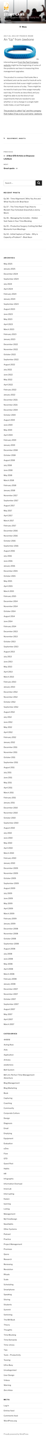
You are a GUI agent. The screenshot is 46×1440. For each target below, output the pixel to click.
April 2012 (8, 732)
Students (8, 1305)
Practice (7, 1239)
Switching (8, 1315)
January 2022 (9, 395)
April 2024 (8, 289)
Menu (24, 27)
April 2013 (8, 672)
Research (8, 1259)
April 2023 (8, 324)
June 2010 (8, 838)
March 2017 (9, 521)
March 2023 (9, 329)
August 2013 (9, 652)
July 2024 (8, 284)
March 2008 (9, 974)
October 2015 (10, 576)
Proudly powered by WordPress (16, 1434)
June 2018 (8, 470)
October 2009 (10, 878)
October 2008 (10, 939)
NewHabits (8, 1224)
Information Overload (13, 1184)
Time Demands (10, 1340)
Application (9, 1055)
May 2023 (8, 319)
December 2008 (11, 929)
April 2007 (8, 1019)
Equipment (12, 138)
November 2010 (11, 813)
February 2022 (10, 390)
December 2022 (11, 344)
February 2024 (10, 294)
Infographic (9, 1179)
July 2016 (8, 556)
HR (5, 1174)
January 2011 (9, 803)
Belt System (9, 1070)
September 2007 (11, 1004)
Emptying (8, 1133)
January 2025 (9, 269)
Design (7, 1118)
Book (6, 1093)
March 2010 (9, 853)
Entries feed (9, 1411)
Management (9, 1214)
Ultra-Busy (8, 1365)
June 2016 (8, 561)
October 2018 (10, 455)
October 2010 (10, 818)
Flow (6, 1154)
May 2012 (8, 727)
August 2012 (9, 712)
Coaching (8, 1103)
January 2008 (9, 984)
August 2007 (9, 1009)
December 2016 (11, 531)
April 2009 (8, 908)
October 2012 (9, 702)
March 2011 (9, 793)
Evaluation (8, 1143)
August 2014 (9, 616)
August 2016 (9, 551)
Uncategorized (10, 1370)
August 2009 (9, 888)
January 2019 (9, 445)
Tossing (7, 1360)
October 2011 (9, 757)
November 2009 (11, 873)
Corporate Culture (12, 1113)
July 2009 (8, 893)
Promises (8, 1249)
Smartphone (9, 1289)
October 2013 (10, 641)
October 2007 (10, 999)
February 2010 (10, 858)
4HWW (7, 1040)
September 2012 (11, 707)
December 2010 (11, 808)
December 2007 (11, 989)
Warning (7, 1385)
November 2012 (11, 697)
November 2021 (11, 405)
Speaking (8, 1294)
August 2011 (9, 767)
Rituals (7, 1274)
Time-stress (9, 1345)
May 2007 (8, 1014)
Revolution (8, 1269)
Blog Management (12, 1083)
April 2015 (8, 586)
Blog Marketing (10, 1088)
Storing (7, 1299)
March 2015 (9, 591)
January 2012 (9, 742)
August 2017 (9, 506)
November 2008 (11, 934)
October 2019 (10, 415)
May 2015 (8, 581)
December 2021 (11, 400)
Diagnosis (8, 1123)
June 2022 (8, 375)
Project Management (13, 1244)
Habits (22, 138)
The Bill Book (9, 1320)
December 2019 (11, 410)
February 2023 (10, 334)
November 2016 (11, 536)
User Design (9, 1375)
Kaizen (7, 1199)
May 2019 (8, 430)
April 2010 (8, 848)
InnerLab (7, 1189)
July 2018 (8, 465)
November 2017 (11, 495)
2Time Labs (14, 14)
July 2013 (8, 657)
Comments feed (11, 1416)
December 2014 (11, 601)
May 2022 (8, 380)
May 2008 (8, 964)
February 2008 (10, 979)
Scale (6, 1279)
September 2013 (11, 647)
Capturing (8, 1098)
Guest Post (8, 1163)
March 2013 (9, 677)
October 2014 (10, 611)
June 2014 (8, 621)
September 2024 (11, 279)
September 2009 (11, 883)
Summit (7, 1310)
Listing (7, 1209)
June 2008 (8, 959)
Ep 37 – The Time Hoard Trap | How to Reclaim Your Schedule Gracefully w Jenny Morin (22, 210)
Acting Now (9, 1045)
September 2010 (11, 823)
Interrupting (9, 1194)
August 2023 (9, 309)
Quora (6, 1254)
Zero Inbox (8, 1390)
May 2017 (8, 511)
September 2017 (11, 500)
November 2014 (11, 606)
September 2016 (11, 546)
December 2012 (11, 692)
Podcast (7, 1234)
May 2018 (8, 475)
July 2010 (8, 833)
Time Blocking (10, 1335)
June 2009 (8, 898)
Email (6, 1128)
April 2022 (8, 385)
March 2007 (9, 1024)
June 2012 (8, 722)
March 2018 (9, 480)
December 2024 (11, 274)
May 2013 (8, 667)
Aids (6, 1050)
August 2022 (9, 364)
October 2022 (10, 354)
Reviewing (8, 1264)
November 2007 (11, 994)
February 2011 (10, 798)
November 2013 (11, 636)
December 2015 (11, 571)
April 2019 (8, 435)
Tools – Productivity (12, 1355)
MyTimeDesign (10, 1219)
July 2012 (8, 717)
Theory (7, 1325)
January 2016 (9, 566)
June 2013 (8, 662)
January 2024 (9, 299)
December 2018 (11, 450)
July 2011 (7, 772)
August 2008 (9, 949)
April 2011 (8, 788)
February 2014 (10, 626)
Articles (7, 1060)
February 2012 (10, 737)
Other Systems (10, 1229)
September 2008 (11, 944)
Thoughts (8, 1330)
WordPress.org (10, 1421)
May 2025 (8, 264)
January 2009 (9, 924)
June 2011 (8, 777)
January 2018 (9, 490)
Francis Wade (26, 36)
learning (7, 1204)
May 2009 (8, 903)
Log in (6, 1406)
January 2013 (9, 687)
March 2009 (9, 913)
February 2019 (10, 440)
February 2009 (10, 919)
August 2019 (9, 420)
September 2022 (11, 359)
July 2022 (8, 370)
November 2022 (11, 349)
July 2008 (8, 954)
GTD (5, 1158)
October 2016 (10, 541)
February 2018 (10, 485)
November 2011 (10, 752)
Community (9, 1108)
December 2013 (11, 631)
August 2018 (9, 460)
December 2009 (11, 868)
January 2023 (9, 339)
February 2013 (10, 682)
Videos (7, 1380)
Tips (5, 1350)
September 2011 (11, 762)
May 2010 (8, 843)
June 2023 (8, 314)
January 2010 (9, 863)
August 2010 (9, 828)
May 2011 (8, 783)
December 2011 (10, 747)
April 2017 (8, 515)
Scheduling (8, 1284)
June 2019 (8, 425)
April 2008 (8, 969)
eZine (6, 1148)
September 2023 (11, 304)
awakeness (8, 1065)
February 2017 (10, 526)
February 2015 (10, 596)
